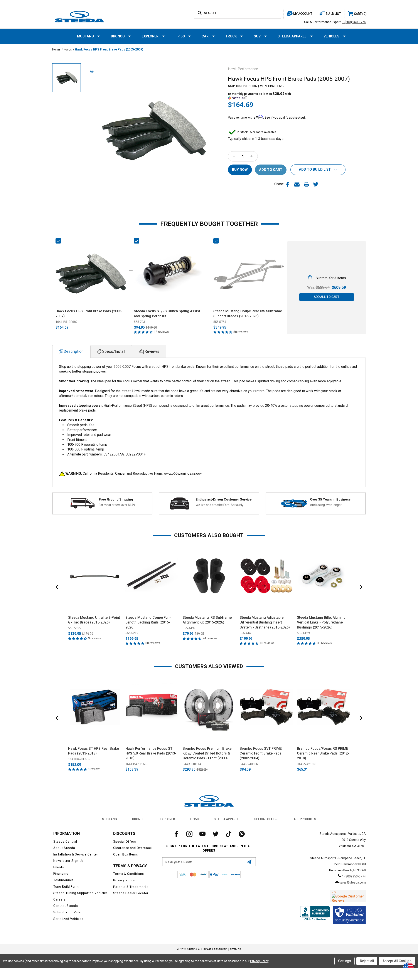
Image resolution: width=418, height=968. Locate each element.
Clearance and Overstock (133, 848)
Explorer (150, 36)
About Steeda (64, 848)
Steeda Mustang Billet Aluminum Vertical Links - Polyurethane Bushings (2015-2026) (323, 622)
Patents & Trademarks (130, 887)
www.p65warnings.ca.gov (182, 473)
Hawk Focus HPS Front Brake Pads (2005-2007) (89, 313)
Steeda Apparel (292, 36)
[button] (262, 96)
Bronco (118, 36)
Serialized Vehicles (68, 919)
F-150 (180, 36)
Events (58, 867)
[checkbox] (58, 241)
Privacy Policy (124, 880)
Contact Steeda (65, 906)
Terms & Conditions (128, 874)
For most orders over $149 (117, 505)
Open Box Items (125, 854)
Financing (60, 873)
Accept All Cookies (397, 961)
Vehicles (331, 36)
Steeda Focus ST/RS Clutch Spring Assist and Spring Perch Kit (167, 313)
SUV (257, 36)
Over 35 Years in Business (330, 499)
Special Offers (266, 819)
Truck (231, 36)
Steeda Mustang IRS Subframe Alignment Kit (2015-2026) (207, 619)
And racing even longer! (326, 505)
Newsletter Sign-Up (68, 860)
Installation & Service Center (75, 854)
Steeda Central (65, 841)
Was (318, 287)
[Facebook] (287, 184)
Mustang (85, 36)
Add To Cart (95, 607)
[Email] (297, 184)
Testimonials (63, 880)
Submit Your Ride (67, 912)
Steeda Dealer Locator (130, 893)
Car (205, 36)
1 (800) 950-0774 (354, 22)
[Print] (306, 184)
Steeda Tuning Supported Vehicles (80, 893)
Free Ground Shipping (116, 499)
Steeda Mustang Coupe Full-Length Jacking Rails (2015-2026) (148, 622)
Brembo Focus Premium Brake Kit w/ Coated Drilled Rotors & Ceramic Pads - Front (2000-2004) (207, 753)
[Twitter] (315, 184)
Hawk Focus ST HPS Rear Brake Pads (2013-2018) (93, 750)
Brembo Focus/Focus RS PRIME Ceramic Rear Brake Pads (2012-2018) (323, 753)
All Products (305, 819)
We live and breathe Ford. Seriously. (220, 505)
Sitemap (235, 949)
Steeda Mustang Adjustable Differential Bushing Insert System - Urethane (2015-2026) (265, 622)
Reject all (367, 961)
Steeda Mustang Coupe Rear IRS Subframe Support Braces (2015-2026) (247, 313)
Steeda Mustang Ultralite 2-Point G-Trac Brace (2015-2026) (94, 619)
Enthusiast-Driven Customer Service (224, 499)
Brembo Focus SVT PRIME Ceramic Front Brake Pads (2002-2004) (261, 753)
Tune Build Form (66, 886)
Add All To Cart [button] (326, 297)
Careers (59, 899)
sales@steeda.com (352, 882)
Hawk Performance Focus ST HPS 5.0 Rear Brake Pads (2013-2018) (150, 753)
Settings (344, 961)
